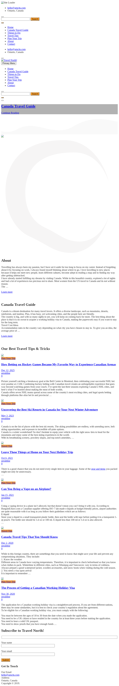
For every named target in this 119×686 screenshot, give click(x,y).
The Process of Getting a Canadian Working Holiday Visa (38, 587)
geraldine (5, 373)
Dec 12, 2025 (8, 370)
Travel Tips (12, 35)
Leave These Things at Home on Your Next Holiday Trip (37, 452)
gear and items (98, 469)
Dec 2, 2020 (7, 543)
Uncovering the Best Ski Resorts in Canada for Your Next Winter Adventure (49, 409)
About (10, 41)
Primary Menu (8, 63)
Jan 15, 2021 (7, 495)
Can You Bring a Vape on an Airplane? (26, 489)
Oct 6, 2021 (7, 458)
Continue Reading (10, 112)
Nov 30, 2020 (8, 594)
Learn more (7, 292)
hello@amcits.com (16, 8)
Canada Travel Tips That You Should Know (29, 537)
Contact (11, 44)
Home (10, 27)
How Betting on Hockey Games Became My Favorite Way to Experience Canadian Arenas (58, 364)
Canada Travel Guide (17, 30)
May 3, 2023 (7, 415)
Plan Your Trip (14, 38)
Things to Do (13, 33)
